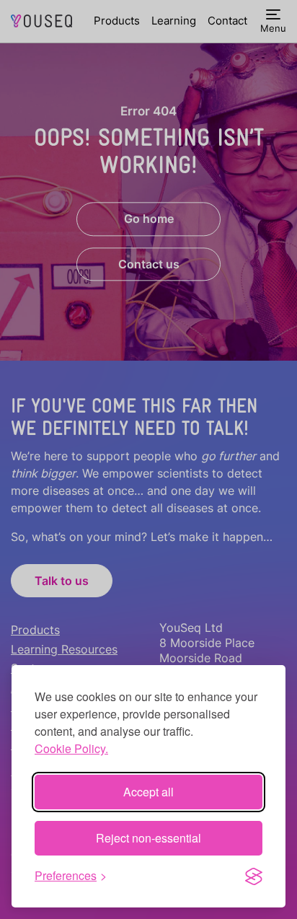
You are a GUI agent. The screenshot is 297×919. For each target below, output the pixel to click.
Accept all (148, 791)
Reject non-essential (148, 838)
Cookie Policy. (71, 748)
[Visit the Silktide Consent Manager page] (253, 875)
